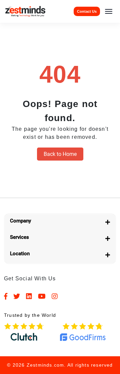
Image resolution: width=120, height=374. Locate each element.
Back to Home (60, 154)
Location (20, 254)
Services (19, 237)
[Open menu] (109, 11)
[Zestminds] (25, 11)
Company (20, 221)
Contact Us (87, 11)
